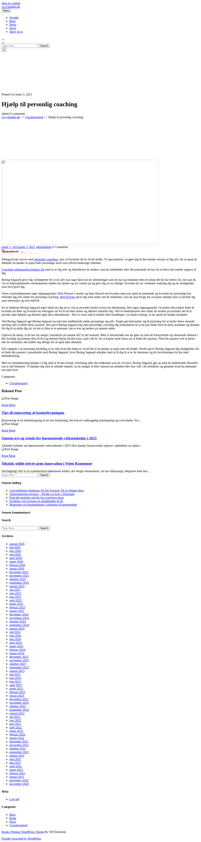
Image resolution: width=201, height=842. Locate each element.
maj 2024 (15, 639)
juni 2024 (15, 635)
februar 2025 (17, 607)
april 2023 (15, 685)
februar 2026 (17, 565)
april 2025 (15, 600)
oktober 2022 (17, 706)
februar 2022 (17, 734)
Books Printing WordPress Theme (23, 832)
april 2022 (15, 727)
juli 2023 (14, 674)
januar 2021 (16, 776)
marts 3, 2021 (18, 247)
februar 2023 (17, 692)
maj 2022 (15, 724)
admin (43, 247)
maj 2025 (15, 596)
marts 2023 (16, 688)
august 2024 (17, 628)
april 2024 (15, 642)
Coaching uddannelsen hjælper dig (23, 269)
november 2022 (19, 702)
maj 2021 (15, 762)
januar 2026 (16, 568)
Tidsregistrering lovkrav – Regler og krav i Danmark (41, 494)
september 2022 (19, 709)
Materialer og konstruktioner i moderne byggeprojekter (43, 504)
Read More (9, 405)
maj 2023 (15, 681)
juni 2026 (15, 551)
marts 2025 (16, 604)
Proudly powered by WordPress (21, 838)
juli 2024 (14, 632)
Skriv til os (16, 31)
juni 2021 (15, 759)
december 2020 (18, 780)
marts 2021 (16, 769)
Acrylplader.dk (11, 6)
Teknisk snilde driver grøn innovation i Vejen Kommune (47, 463)
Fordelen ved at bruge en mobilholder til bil (36, 501)
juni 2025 (15, 593)
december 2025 (18, 572)
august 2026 (17, 544)
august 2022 (17, 713)
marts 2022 (16, 731)
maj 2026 (15, 554)
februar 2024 (17, 649)
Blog (12, 21)
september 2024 (19, 625)
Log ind (14, 799)
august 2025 (17, 586)
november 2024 (19, 618)
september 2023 (19, 667)
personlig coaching (46, 259)
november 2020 (19, 784)
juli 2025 (14, 589)
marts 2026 (16, 561)
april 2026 (15, 558)
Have (12, 28)
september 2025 (19, 582)
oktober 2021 (17, 748)
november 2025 (19, 575)
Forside (14, 17)
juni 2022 (15, 720)
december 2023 (18, 656)
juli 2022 (14, 716)
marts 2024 (16, 646)
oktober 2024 (17, 621)
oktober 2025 (17, 579)
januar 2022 (16, 738)
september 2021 (19, 752)
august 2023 (17, 671)
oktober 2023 (17, 664)
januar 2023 (16, 695)
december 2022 (18, 699)
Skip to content (11, 3)
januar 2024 (16, 653)
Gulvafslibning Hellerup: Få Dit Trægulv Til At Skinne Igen (46, 490)
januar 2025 (16, 611)
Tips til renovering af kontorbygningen (33, 413)
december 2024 (18, 614)
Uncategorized (34, 117)
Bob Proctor (67, 297)
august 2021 (17, 755)
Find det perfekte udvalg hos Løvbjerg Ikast (36, 497)
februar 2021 (17, 773)
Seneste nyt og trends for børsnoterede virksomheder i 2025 (49, 438)
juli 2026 (14, 547)
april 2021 (15, 766)
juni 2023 (15, 678)
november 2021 (19, 745)
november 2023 (19, 660)
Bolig (12, 24)
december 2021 (18, 741)
